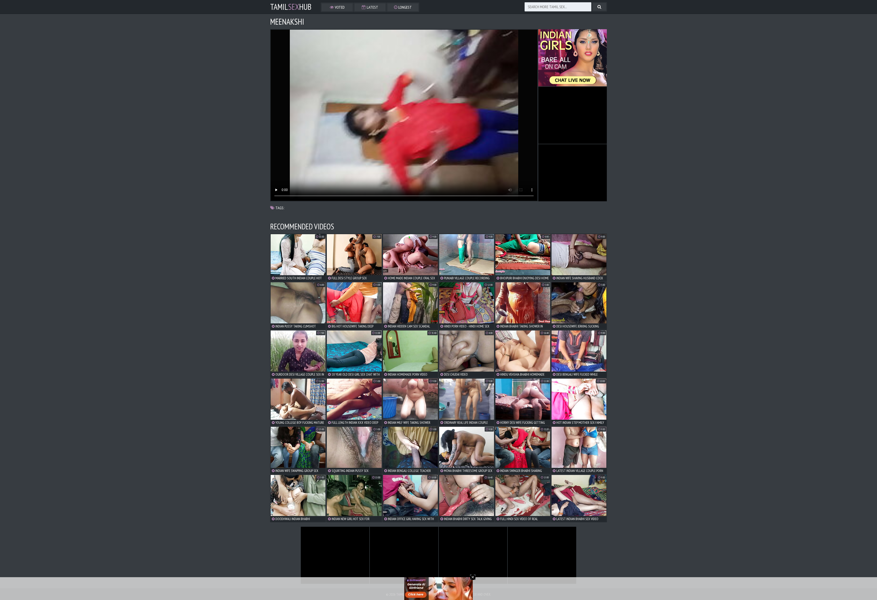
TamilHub (291, 6)
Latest (372, 7)
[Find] (599, 6)
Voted (339, 7)
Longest (404, 7)
